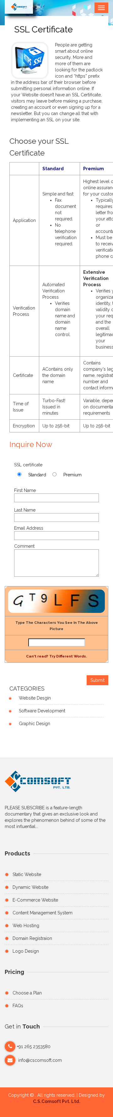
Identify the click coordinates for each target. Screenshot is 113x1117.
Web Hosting (26, 925)
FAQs (18, 1005)
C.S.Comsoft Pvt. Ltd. (56, 1101)
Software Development (42, 710)
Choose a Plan (27, 992)
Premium (72, 474)
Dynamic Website (30, 887)
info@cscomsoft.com (40, 1060)
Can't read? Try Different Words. (56, 656)
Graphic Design (34, 723)
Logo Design (26, 951)
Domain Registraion (32, 938)
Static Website (27, 874)
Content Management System (43, 912)
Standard (37, 474)
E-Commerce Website (35, 900)
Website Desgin (35, 698)
